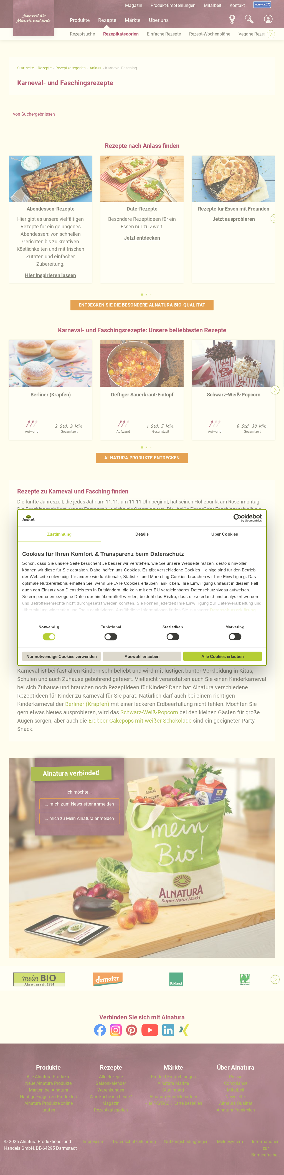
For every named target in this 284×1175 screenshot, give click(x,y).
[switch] (111, 636)
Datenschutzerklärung (233, 609)
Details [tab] (142, 534)
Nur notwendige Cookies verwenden (61, 656)
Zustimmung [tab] (59, 534)
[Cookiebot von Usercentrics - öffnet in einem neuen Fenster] (237, 518)
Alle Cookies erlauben (222, 656)
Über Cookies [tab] (224, 534)
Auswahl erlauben (142, 656)
